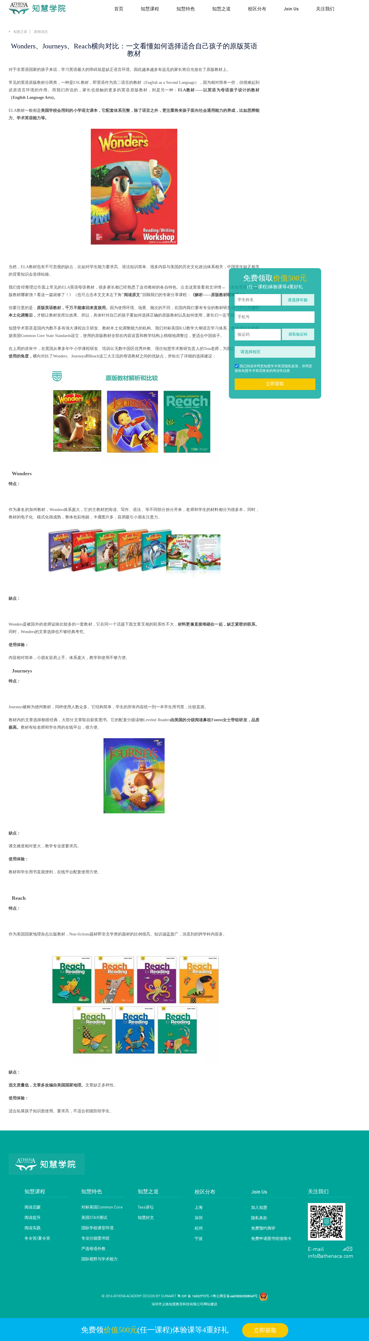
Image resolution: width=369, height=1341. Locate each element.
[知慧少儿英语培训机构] (37, 9)
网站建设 (210, 1304)
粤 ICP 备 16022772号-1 (195, 1296)
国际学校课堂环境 (97, 1227)
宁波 (199, 1238)
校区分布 (205, 1191)
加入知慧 (259, 1207)
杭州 (199, 1227)
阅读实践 (33, 1227)
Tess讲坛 (146, 1206)
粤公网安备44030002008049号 (235, 1296)
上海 (199, 1207)
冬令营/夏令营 (37, 1237)
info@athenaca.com (330, 1255)
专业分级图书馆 (95, 1237)
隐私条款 (259, 1217)
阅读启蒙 (33, 1206)
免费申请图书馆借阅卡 (271, 1238)
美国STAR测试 (94, 1217)
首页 (118, 8)
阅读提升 (33, 1217)
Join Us (259, 1191)
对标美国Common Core (102, 1206)
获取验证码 (298, 334)
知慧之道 (20, 31)
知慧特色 (185, 8)
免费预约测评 (263, 1227)
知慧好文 (146, 1217)
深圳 (199, 1217)
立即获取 (275, 383)
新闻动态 (41, 31)
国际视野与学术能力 (99, 1258)
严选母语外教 (93, 1248)
